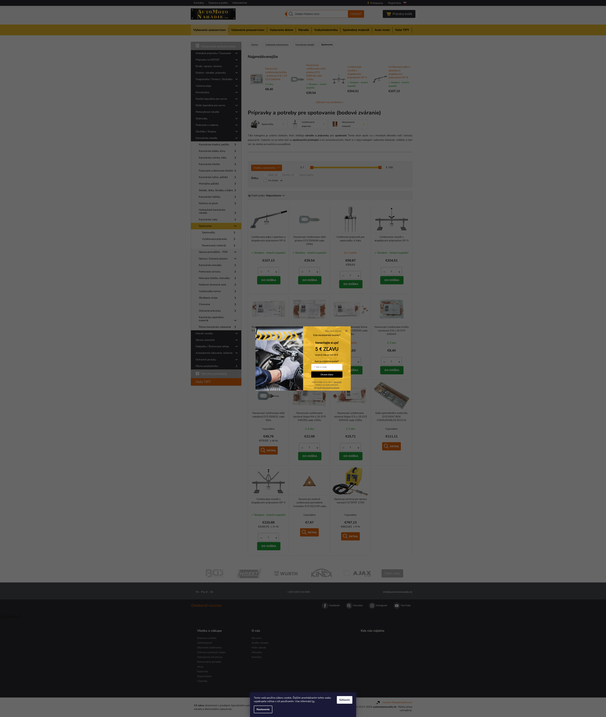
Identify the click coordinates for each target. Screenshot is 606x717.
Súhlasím (344, 700)
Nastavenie (263, 709)
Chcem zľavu (327, 374)
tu (313, 701)
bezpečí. (338, 382)
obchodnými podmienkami (326, 387)
